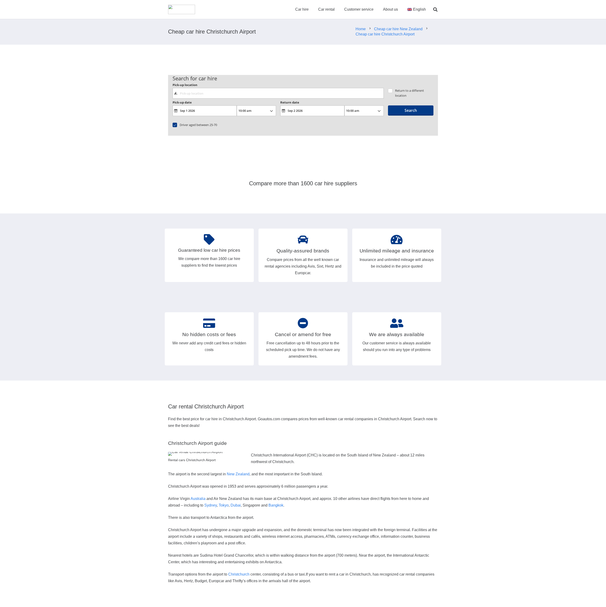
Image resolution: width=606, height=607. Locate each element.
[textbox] (278, 93)
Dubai (236, 505)
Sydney (210, 505)
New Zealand (238, 474)
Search (411, 110)
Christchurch (239, 574)
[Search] (435, 9)
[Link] (181, 9)
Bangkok (275, 505)
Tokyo (224, 505)
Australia (198, 499)
